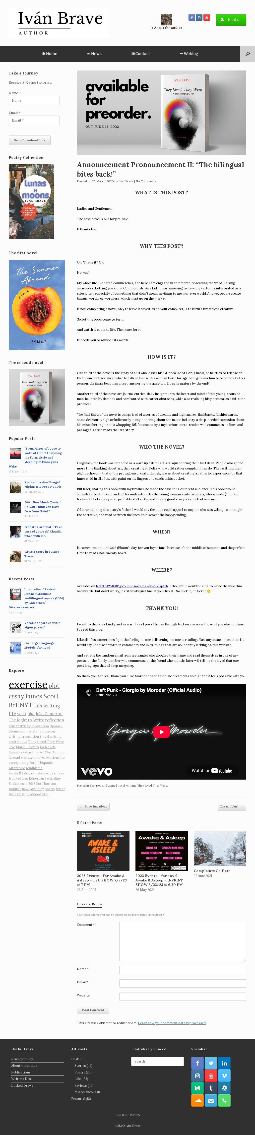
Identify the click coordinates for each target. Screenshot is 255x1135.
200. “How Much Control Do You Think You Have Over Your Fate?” (43, 506)
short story (19, 725)
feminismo (34, 768)
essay (16, 696)
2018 (31, 784)
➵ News (94, 53)
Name (83, 969)
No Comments (146, 181)
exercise (28, 684)
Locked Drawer (23, 1085)
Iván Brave (126, 181)
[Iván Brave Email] (211, 1100)
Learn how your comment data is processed (172, 1023)
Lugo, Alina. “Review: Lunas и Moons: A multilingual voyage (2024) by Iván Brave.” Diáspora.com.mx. (36, 598)
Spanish (56, 726)
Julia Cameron (49, 713)
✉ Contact (140, 53)
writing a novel (33, 757)
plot (54, 686)
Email (82, 982)
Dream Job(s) (232, 806)
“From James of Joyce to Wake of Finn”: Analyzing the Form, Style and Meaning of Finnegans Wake (35, 457)
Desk (75, 1059)
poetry (50, 789)
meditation (40, 726)
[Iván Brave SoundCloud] (197, 1100)
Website (83, 995)
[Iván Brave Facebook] (192, 17)
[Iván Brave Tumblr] (211, 1088)
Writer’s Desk (22, 1079)
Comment (86, 925)
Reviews (80, 1085)
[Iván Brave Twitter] (211, 1063)
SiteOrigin (124, 1125)
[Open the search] (247, 54)
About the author (24, 1066)
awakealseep (43, 773)
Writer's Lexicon (41, 731)
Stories (80, 1066)
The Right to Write (26, 719)
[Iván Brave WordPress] (224, 1088)
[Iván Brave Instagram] (199, 17)
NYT (26, 705)
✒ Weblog (189, 53)
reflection (54, 719)
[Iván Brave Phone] (224, 1100)
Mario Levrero (27, 747)
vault (21, 713)
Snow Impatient (93, 806)
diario (29, 752)
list (38, 784)
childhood (33, 794)
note (23, 784)
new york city (33, 789)
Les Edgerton (33, 778)
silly (45, 794)
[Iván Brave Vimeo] (224, 1075)
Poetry (79, 1072)
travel (44, 736)
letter (60, 789)
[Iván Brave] (58, 23)
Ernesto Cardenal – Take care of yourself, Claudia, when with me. (43, 531)
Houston (49, 784)
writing (131, 785)
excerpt (15, 763)
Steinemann (18, 731)
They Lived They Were (152, 785)
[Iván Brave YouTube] (206, 17)
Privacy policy (22, 1059)
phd (31, 713)
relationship (55, 757)
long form (29, 763)
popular (15, 789)
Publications (21, 1072)
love (12, 747)
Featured (95, 785)
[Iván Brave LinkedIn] (224, 1063)
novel (121, 785)
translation (30, 736)
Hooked (15, 778)
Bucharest (17, 794)
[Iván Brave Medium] (197, 1088)
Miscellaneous (85, 1092)
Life (77, 1079)
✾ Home (49, 53)
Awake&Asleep (20, 773)
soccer (59, 773)
